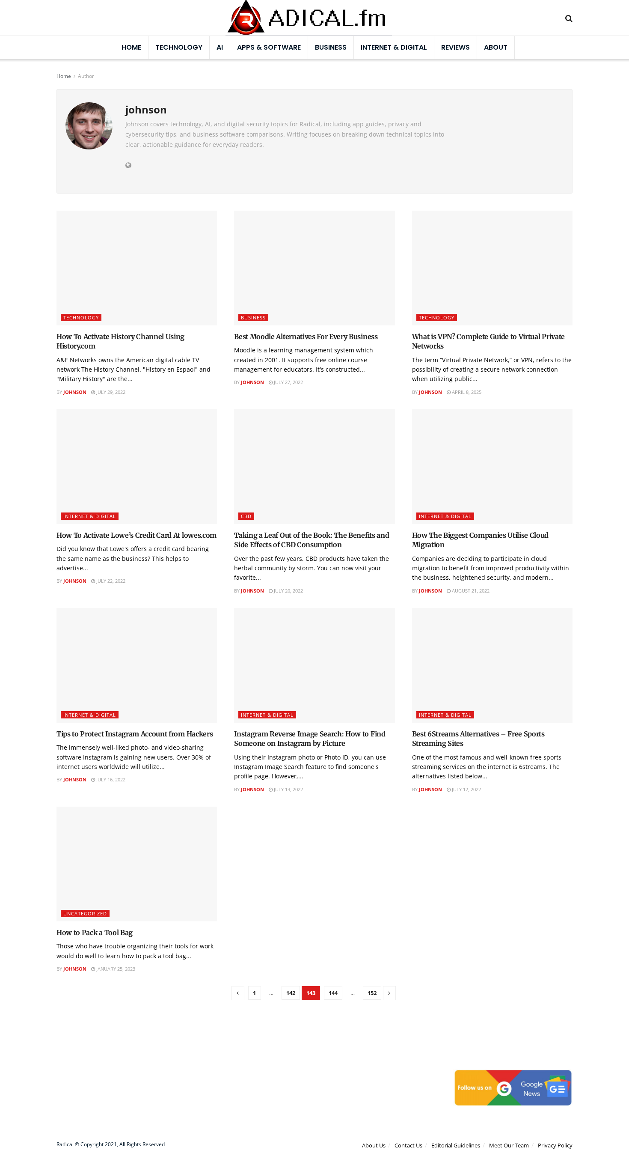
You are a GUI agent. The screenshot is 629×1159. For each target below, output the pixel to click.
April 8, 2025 (466, 392)
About (495, 47)
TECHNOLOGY (81, 317)
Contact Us (408, 1145)
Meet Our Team (509, 1145)
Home (131, 47)
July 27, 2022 (288, 382)
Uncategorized (85, 913)
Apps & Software (269, 47)
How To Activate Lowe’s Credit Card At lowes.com (136, 535)
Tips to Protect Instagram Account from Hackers (134, 734)
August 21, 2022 (470, 590)
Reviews (455, 47)
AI (220, 47)
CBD (246, 516)
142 (290, 993)
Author (86, 76)
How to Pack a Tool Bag (94, 932)
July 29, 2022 (110, 392)
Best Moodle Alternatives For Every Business (305, 336)
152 (372, 993)
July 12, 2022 (466, 789)
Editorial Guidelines (455, 1145)
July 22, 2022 (110, 581)
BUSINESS (331, 47)
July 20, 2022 (288, 590)
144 (333, 993)
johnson (74, 392)
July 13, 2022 (288, 789)
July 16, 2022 (110, 779)
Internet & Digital (394, 47)
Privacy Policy (555, 1145)
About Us (374, 1145)
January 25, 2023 (115, 968)
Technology (178, 47)
